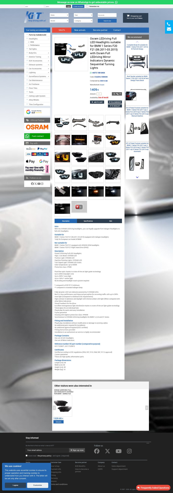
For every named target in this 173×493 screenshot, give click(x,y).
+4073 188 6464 (98, 72)
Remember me (94, 6)
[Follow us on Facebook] (32, 184)
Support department (120, 469)
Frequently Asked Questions (154, 487)
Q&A (110, 221)
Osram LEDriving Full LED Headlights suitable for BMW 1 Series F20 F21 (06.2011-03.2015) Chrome (63, 393)
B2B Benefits (80, 466)
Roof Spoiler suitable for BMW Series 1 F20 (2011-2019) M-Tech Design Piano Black (137, 78)
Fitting (53, 475)
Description (65, 221)
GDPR (100, 469)
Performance (35, 45)
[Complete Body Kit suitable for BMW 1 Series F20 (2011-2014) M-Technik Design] (137, 72)
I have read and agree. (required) (48, 455)
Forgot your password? (107, 6)
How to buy (54, 466)
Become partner (100, 30)
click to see (104, 81)
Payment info (55, 469)
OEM (32, 42)
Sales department (119, 466)
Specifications (88, 221)
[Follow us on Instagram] (42, 184)
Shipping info (55, 472)
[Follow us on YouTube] (39, 184)
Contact (117, 30)
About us (101, 466)
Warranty (54, 478)
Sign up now (77, 450)
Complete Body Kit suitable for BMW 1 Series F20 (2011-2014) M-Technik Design (137, 47)
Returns (53, 481)
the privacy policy (44, 455)
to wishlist (115, 106)
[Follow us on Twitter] (35, 184)
